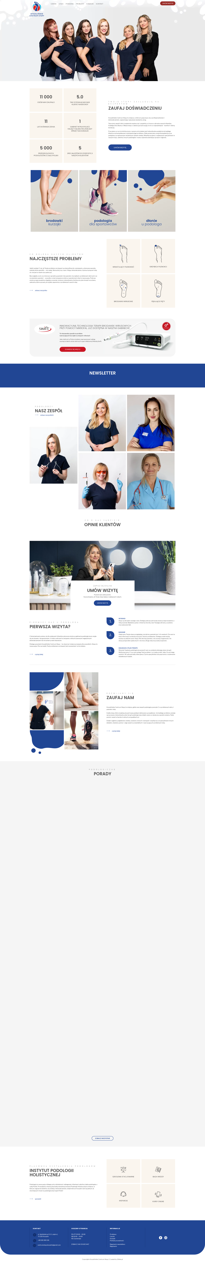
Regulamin (113, 1246)
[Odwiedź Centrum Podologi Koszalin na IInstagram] (165, 1239)
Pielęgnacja (55, 1004)
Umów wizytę (120, 147)
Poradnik (70, 4)
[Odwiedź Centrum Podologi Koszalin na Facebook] (160, 1239)
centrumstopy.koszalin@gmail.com (49, 1245)
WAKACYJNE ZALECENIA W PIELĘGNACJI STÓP (51, 881)
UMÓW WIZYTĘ (167, 3)
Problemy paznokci (57, 884)
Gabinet (44, 1004)
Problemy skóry (73, 884)
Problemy (80, 4)
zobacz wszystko (41, 290)
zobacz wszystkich (47, 415)
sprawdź (38, 1199)
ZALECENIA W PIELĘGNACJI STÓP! (45, 1001)
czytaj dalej (39, 654)
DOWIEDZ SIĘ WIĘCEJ (72, 349)
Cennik (53, 4)
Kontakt (99, 4)
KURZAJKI (90, 4)
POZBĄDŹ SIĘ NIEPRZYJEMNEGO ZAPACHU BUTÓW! (53, 1121)
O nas (61, 4)
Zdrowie (45, 884)
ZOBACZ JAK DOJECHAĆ (80, 1244)
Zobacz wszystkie (102, 1138)
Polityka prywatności (117, 1240)
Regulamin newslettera (117, 1244)
